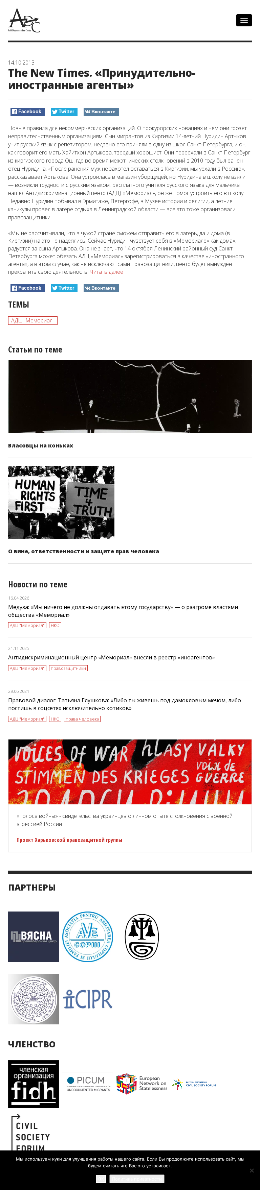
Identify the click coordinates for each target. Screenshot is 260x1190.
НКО (55, 625)
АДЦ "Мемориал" (33, 320)
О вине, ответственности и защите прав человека (83, 551)
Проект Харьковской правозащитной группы (69, 840)
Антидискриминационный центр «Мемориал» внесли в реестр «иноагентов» (111, 657)
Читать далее (106, 271)
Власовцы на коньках (40, 445)
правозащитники (68, 668)
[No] (251, 1170)
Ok (101, 1178)
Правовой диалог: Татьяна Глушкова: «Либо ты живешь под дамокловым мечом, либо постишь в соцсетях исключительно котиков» (124, 704)
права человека (82, 719)
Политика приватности (137, 1179)
